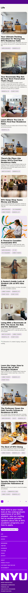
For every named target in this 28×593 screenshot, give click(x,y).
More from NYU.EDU (6, 582)
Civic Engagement (17, 209)
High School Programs (8, 589)
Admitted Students (6, 171)
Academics (4, 536)
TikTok (3, 553)
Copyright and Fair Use (8, 565)
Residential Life (16, 48)
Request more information (9, 529)
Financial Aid (5, 587)
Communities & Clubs (13, 491)
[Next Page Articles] (26, 501)
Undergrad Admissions (8, 584)
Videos (23, 452)
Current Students (6, 212)
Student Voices (14, 91)
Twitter (3, 545)
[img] (14, 23)
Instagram (4, 543)
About (3, 560)
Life (2, 534)
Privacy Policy (5, 562)
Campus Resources (6, 48)
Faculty (14, 418)
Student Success (6, 591)
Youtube (3, 550)
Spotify (3, 555)
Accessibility (5, 567)
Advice (3, 539)
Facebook (4, 548)
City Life (14, 250)
